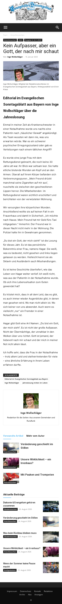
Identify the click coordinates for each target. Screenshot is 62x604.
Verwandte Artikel (13, 435)
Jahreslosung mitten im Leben (35, 383)
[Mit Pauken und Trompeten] (11, 478)
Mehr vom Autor (35, 435)
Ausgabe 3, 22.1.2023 (33, 40)
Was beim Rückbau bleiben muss (20, 533)
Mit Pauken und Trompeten (37, 474)
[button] (5, 27)
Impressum (12, 591)
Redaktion (48, 591)
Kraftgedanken (10, 570)
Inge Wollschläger (15, 57)
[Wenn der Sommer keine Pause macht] (51, 567)
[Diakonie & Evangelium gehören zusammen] (51, 506)
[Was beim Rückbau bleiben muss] (51, 537)
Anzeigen (38, 594)
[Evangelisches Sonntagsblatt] (31, 11)
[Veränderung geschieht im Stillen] (11, 447)
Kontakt (37, 591)
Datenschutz (25, 591)
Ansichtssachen (17, 35)
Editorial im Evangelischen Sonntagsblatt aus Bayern (26, 379)
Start (5, 35)
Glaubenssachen (10, 509)
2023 (20, 40)
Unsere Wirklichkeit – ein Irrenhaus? (21, 548)
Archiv (22, 594)
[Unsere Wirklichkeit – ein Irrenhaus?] (11, 463)
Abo (29, 594)
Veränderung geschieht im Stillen (20, 518)
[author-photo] (31, 408)
